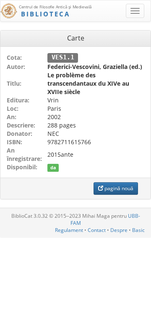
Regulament (69, 230)
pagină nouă (118, 188)
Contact (97, 230)
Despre (119, 230)
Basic (138, 230)
